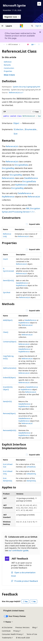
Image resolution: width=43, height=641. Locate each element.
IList (15, 133)
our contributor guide (18, 550)
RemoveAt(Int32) (9, 430)
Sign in (38, 26)
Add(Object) (7, 320)
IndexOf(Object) (9, 377)
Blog (34, 627)
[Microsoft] (21, 25)
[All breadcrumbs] (4, 44)
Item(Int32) (7, 401)
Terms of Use (32, 634)
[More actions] (39, 44)
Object (16, 123)
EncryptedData (21, 165)
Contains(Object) (9, 341)
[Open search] (32, 26)
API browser (13, 44)
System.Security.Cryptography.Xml (26, 87)
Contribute (6, 631)
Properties (8, 71)
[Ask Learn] (28, 44)
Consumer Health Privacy (12, 634)
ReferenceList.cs (15, 92)
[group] (21, 116)
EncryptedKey (8, 168)
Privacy (16, 631)
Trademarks (6, 637)
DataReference (31, 178)
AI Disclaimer (7, 627)
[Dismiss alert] (39, 4)
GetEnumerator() (9, 368)
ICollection (18, 129)
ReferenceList (12, 146)
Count (5, 259)
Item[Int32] (31, 481)
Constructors (9, 68)
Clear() (5, 332)
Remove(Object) (9, 413)
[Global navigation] (2, 26)
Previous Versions (22, 627)
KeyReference (21, 184)
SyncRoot (6, 292)
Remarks (7, 65)
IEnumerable (30, 129)
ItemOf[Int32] (8, 280)
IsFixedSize (31, 467)
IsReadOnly (31, 474)
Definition (8, 62)
